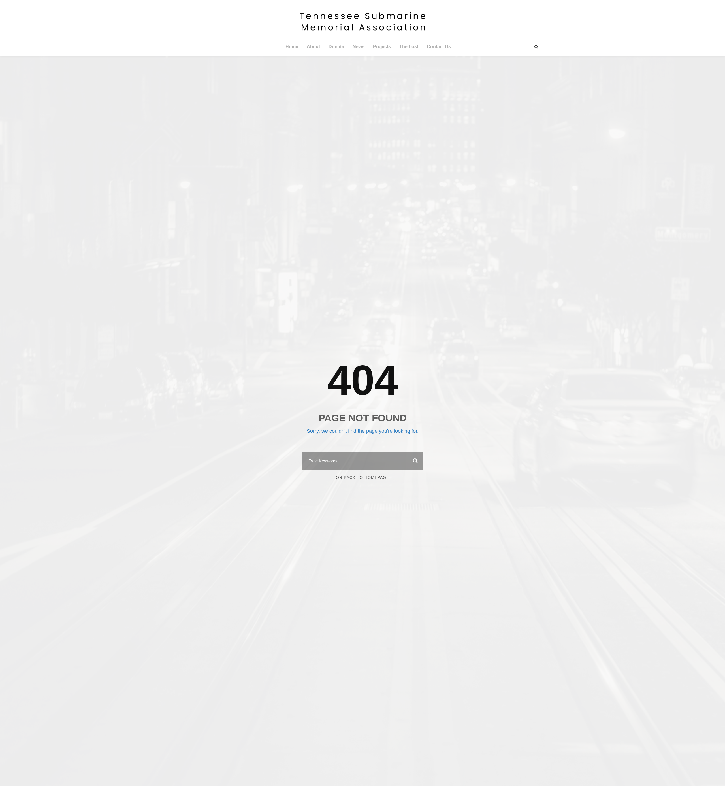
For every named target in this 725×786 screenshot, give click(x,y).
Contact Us (439, 46)
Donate (336, 46)
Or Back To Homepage (362, 477)
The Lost (408, 46)
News (358, 46)
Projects (382, 46)
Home (291, 46)
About (313, 46)
